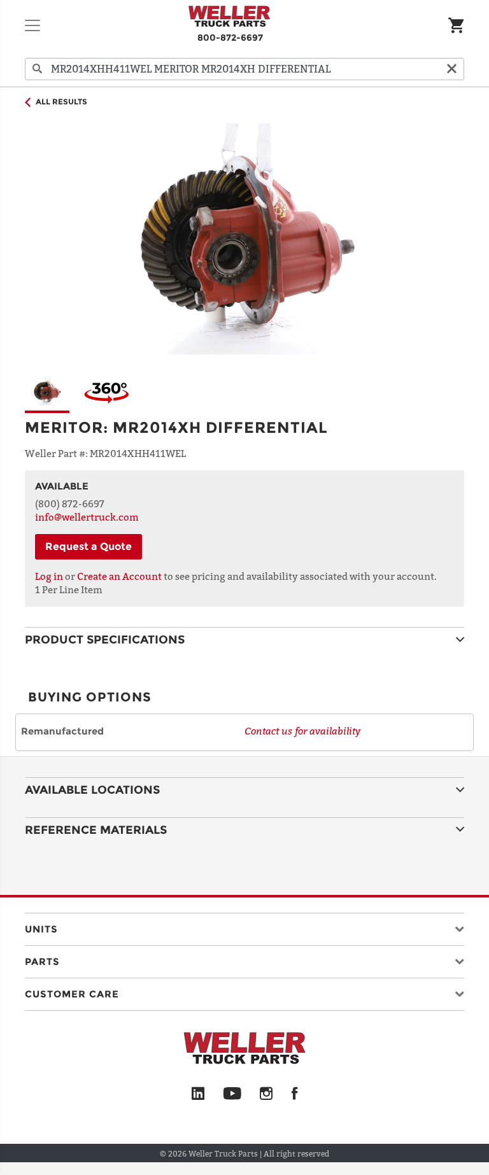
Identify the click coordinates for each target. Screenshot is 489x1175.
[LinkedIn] (198, 1094)
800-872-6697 (230, 37)
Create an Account (119, 576)
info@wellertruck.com (87, 517)
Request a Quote (88, 546)
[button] (244, 926)
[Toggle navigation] (32, 25)
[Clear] (451, 69)
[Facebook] (294, 1094)
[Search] (37, 69)
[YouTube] (232, 1094)
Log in (49, 576)
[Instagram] (266, 1094)
